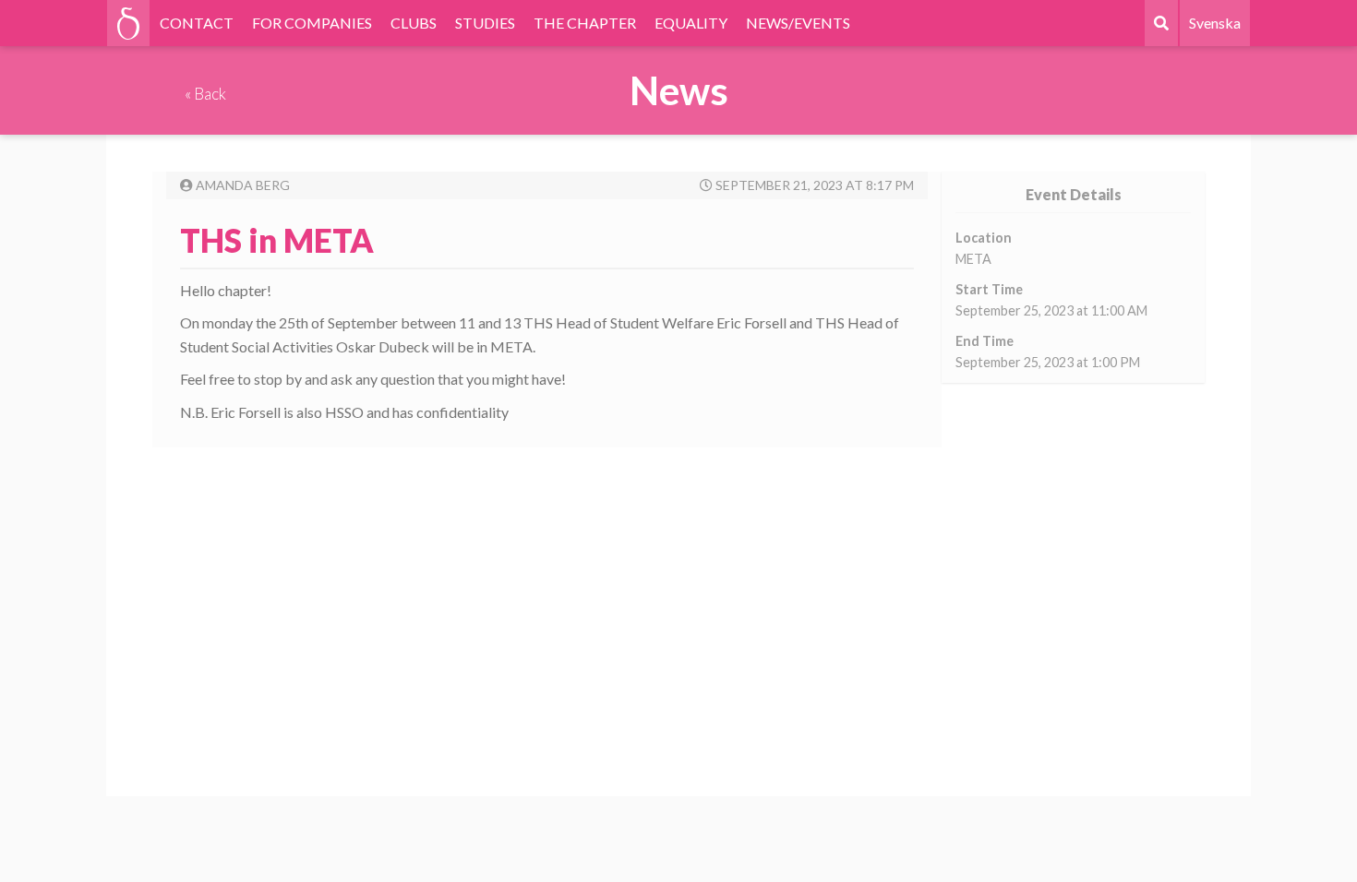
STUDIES (485, 22)
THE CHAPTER (585, 22)
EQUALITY (690, 22)
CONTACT (197, 22)
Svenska (1215, 22)
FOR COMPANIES (312, 22)
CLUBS (413, 22)
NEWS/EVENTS (798, 22)
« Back (205, 93)
